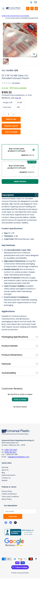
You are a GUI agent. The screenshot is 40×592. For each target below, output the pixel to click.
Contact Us (6, 478)
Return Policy (7, 499)
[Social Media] (18, 532)
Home (3, 16)
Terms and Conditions (10, 496)
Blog (3, 472)
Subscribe (13, 516)
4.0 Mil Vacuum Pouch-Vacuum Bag (17, 16)
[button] (7, 83)
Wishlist (4, 480)
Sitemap (5, 467)
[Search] (28, 8)
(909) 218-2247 (10, 452)
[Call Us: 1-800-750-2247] (32, 2)
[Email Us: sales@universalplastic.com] (36, 2)
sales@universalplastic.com (18, 457)
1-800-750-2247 (10, 450)
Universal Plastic (23, 573)
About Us (5, 470)
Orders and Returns (9, 494)
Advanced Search (8, 475)
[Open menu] (3, 8)
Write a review (20, 399)
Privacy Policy (7, 491)
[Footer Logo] (15, 432)
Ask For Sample (11, 132)
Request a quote (11, 126)
